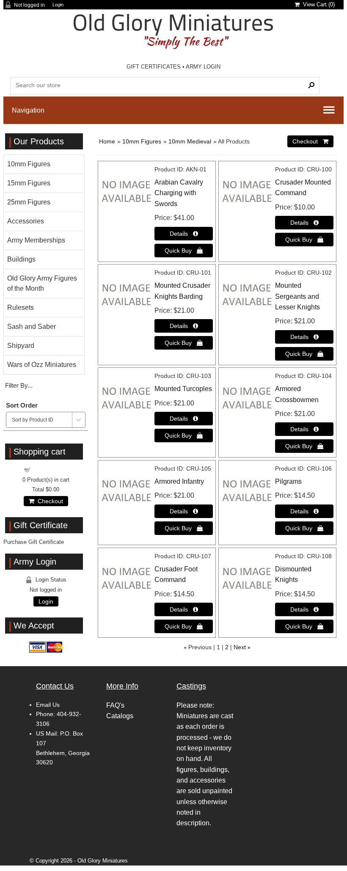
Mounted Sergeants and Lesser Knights (297, 296)
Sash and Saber (31, 326)
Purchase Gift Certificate (33, 542)
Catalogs (119, 715)
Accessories (25, 221)
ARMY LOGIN (203, 66)
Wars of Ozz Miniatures (41, 364)
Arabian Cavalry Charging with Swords (178, 193)
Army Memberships (36, 240)
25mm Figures (28, 202)
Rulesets (20, 307)
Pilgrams (288, 481)
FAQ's (115, 705)
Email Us (48, 704)
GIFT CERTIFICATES (154, 66)
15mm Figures (28, 183)
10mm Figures (141, 141)
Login (57, 5)
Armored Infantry (179, 481)
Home (107, 141)
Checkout (48, 501)
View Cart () (317, 4)
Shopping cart (51, 469)
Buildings (21, 259)
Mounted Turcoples (183, 388)
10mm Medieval (189, 141)
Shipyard (20, 345)
